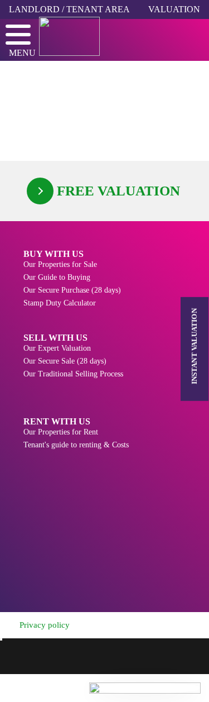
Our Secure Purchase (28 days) (72, 290)
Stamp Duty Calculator (59, 303)
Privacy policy (45, 624)
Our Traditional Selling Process (73, 374)
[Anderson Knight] (86, 36)
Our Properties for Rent (60, 432)
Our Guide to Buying (56, 277)
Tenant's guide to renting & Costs (76, 445)
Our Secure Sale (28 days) (64, 361)
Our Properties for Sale (60, 264)
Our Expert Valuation (57, 348)
